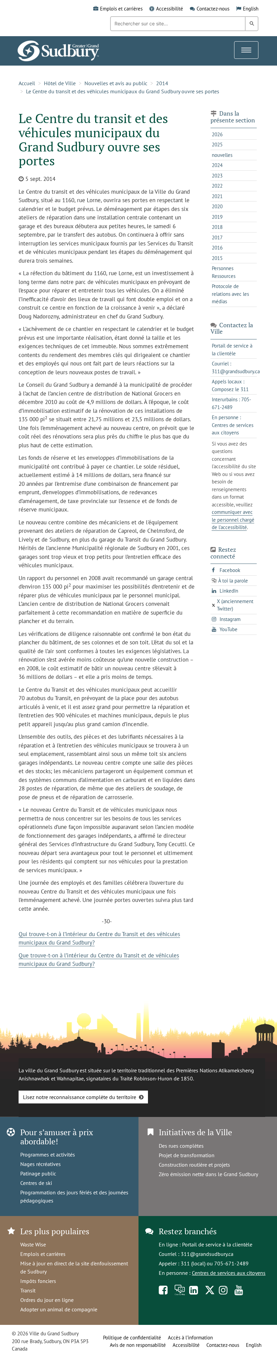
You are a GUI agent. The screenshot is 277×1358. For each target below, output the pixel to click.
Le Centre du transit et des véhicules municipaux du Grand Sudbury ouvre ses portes (122, 91)
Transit (27, 1290)
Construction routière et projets (194, 1164)
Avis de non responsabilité (138, 1345)
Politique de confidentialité (132, 1337)
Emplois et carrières (121, 8)
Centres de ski (36, 1183)
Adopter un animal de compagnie (58, 1309)
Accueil (27, 83)
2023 (217, 175)
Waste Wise (33, 1244)
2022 (217, 186)
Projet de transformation (187, 1155)
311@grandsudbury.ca (207, 1253)
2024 (217, 165)
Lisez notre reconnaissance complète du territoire (79, 1097)
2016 (217, 247)
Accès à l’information (190, 1337)
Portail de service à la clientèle (217, 1244)
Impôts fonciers (38, 1281)
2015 (217, 258)
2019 (217, 217)
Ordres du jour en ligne (47, 1299)
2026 (217, 134)
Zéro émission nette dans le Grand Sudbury (208, 1174)
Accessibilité (169, 8)
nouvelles (222, 155)
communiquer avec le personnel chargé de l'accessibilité (233, 519)
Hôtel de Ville (60, 83)
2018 (217, 227)
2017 (217, 237)
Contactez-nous (213, 8)
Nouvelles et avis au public (115, 83)
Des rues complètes (181, 1145)
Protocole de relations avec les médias (230, 294)
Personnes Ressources (223, 272)
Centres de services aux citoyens (229, 1272)
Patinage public (38, 1173)
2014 (162, 83)
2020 (217, 206)
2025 (217, 144)
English (250, 8)
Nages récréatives (40, 1164)
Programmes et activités (47, 1154)
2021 (217, 196)
